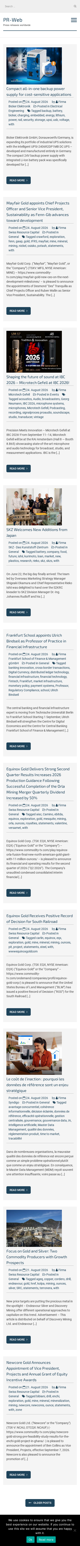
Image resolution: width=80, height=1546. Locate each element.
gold (27, 241)
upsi (49, 119)
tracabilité (15, 1138)
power (13, 119)
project (17, 947)
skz (43, 560)
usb (55, 119)
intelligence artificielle (22, 1125)
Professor (61, 685)
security (28, 119)
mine (53, 241)
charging (23, 115)
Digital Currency (19, 672)
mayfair (43, 241)
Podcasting (57, 408)
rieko (36, 560)
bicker (12, 115)
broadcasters (51, 399)
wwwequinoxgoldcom (23, 951)
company (53, 551)
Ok (30, 1539)
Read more (46, 1539)
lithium (60, 115)
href (33, 1283)
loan (40, 556)
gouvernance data (55, 1120)
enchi (55, 1396)
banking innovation (21, 667)
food (63, 551)
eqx (59, 938)
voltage (64, 119)
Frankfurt (26, 681)
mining (13, 245)
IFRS (34, 241)
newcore (24, 1405)
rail (20, 119)
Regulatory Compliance (24, 690)
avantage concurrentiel (24, 1107)
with (11, 124)
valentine (61, 823)
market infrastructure (47, 681)
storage (40, 119)
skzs (49, 560)
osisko (32, 245)
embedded (37, 115)
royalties (31, 823)
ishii (20, 556)
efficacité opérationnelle (38, 1116)
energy (50, 115)
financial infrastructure (24, 676)
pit (10, 947)
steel (43, 947)
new (58, 556)
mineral (62, 241)
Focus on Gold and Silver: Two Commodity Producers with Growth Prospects (36, 1257)
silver (12, 1288)
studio (13, 417)
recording (15, 412)
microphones (17, 408)
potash (42, 245)
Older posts (42, 1502)
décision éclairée (42, 1111)
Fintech (13, 681)
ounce (49, 1405)
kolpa (41, 1283)
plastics (14, 560)
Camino (48, 814)
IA (69, 1120)
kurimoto (30, 556)
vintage (39, 417)
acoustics (25, 399)
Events (54, 394)
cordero (59, 1279)
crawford (42, 236)
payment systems (42, 685)
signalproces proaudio (37, 412)
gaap (19, 241)
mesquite (50, 818)
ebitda (58, 814)
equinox (14, 818)
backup (46, 110)
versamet (15, 827)
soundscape (61, 412)
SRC (19, 1288)
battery (57, 110)
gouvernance (32, 1120)
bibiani (40, 1396)
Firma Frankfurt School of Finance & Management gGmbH (37, 658)
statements (55, 245)
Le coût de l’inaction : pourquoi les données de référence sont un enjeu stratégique (37, 1085)
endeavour (15, 1283)
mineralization (60, 1400)
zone (19, 1409)
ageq (39, 1279)
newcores (37, 1405)
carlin (40, 938)
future (13, 556)
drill (68, 1279)
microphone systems (50, 403)
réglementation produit (24, 1134)
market (49, 556)
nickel (22, 245)
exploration (57, 236)
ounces (20, 823)
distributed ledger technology (50, 672)
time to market (49, 1134)
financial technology (53, 676)
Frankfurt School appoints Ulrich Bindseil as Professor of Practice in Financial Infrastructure (36, 641)
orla (11, 823)
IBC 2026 (29, 403)
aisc (39, 814)
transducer (25, 417)
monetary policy (19, 685)
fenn (12, 241)
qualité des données (41, 1129)
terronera (46, 1288)
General (14, 236)
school (45, 690)
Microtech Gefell (37, 408)
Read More (17, 180)
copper (48, 1279)
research (26, 560)
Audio (37, 399)
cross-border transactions (52, 667)
